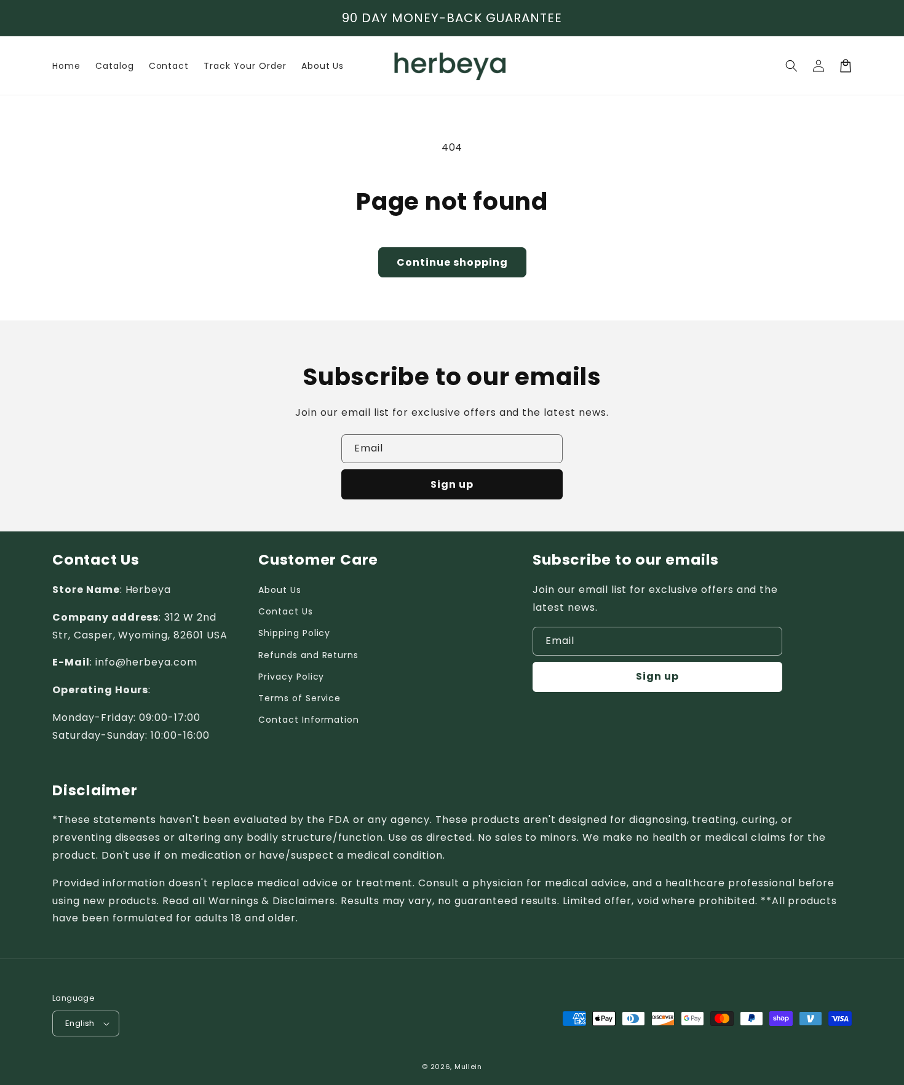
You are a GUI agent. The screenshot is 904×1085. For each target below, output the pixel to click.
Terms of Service (299, 698)
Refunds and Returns (308, 655)
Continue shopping (452, 262)
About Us (279, 590)
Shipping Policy (294, 633)
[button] (791, 65)
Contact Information (308, 719)
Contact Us (285, 611)
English (80, 1023)
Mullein (468, 1066)
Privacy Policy (291, 676)
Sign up (452, 484)
